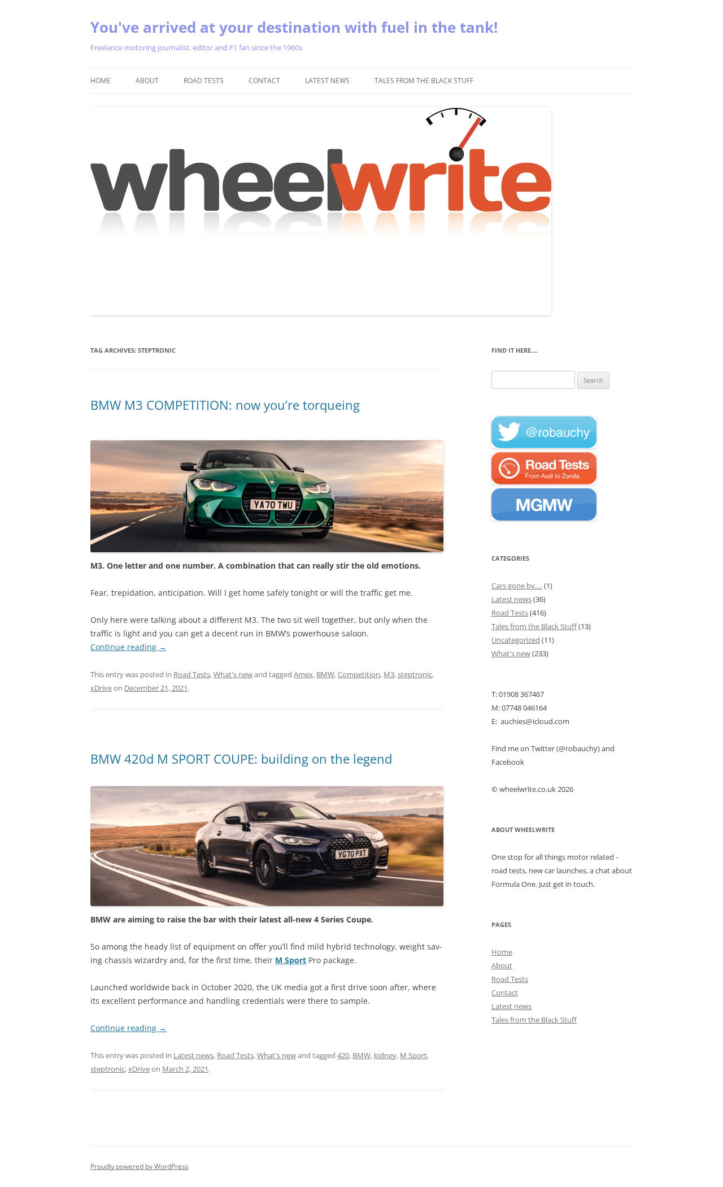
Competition (359, 674)
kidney (385, 1055)
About (147, 80)
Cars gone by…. (516, 585)
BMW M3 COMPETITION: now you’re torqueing (225, 404)
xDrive (101, 688)
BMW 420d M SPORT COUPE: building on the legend (241, 758)
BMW (325, 674)
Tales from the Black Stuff (423, 80)
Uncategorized (515, 640)
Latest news (327, 80)
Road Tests (204, 80)
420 (343, 1055)
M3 (389, 674)
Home (100, 80)
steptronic (415, 674)
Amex (303, 674)
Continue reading (128, 647)
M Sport (290, 960)
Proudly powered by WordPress (139, 1166)
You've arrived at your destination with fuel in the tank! (294, 27)
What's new (233, 674)
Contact (264, 80)
